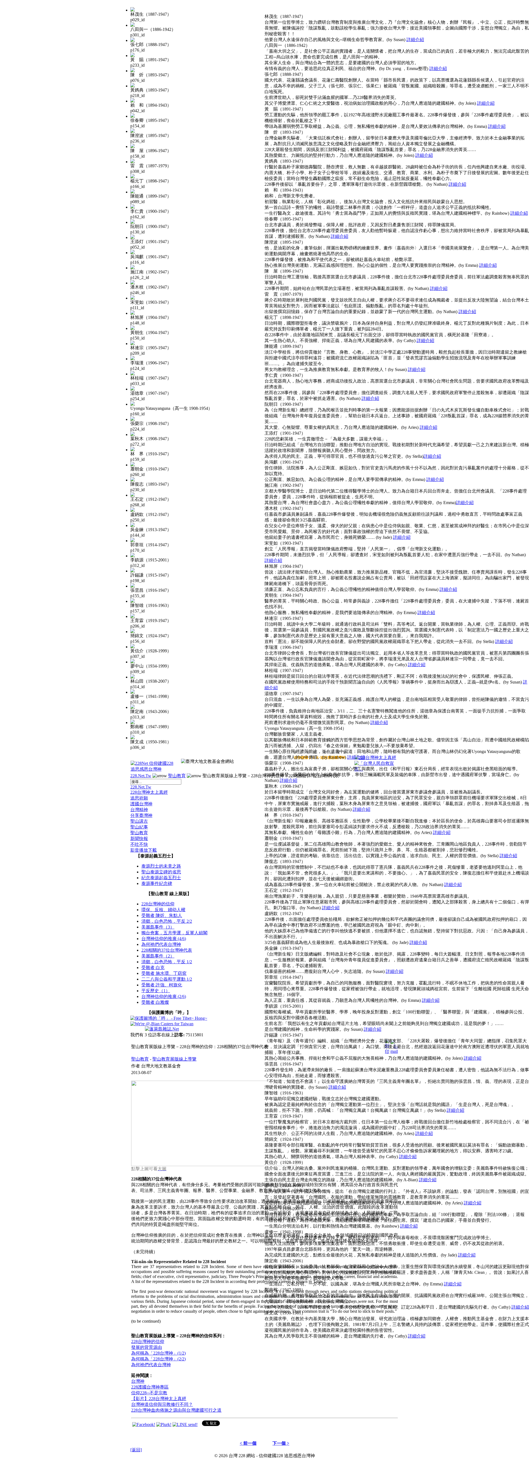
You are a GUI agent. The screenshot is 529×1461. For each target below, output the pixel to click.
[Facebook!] (143, 1424)
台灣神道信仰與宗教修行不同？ (162, 1404)
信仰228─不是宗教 (149, 1392)
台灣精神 (139, 809)
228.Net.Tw (140, 775)
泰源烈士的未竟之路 (161, 866)
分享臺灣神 (141, 815)
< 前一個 (248, 1443)
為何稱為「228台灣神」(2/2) (158, 1359)
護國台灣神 (141, 803)
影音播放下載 (143, 850)
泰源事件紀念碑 (156, 883)
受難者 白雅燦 (155, 1002)
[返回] (136, 1449)
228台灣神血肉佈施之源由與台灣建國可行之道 (176, 1410)
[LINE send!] (185, 1424)
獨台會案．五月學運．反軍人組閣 (174, 932)
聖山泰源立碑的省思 (161, 872)
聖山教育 (177, 775)
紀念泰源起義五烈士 (161, 877)
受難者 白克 (152, 967)
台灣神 (137, 1381)
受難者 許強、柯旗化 (161, 985)
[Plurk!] (163, 1424)
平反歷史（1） (155, 990)
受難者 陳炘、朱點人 (161, 915)
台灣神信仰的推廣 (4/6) (163, 938)
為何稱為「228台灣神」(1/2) (158, 1353)
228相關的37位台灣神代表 (166, 950)
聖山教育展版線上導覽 (174, 1059)
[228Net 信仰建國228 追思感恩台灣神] (153, 769)
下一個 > (280, 1443)
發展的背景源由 (146, 1347)
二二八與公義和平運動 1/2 (166, 979)
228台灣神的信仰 (157, 904)
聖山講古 (139, 821)
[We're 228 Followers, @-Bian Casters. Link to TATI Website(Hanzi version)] (161, 1023)
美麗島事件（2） (157, 956)
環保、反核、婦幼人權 (163, 909)
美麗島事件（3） (157, 927)
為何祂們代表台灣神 (161, 944)
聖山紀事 (139, 827)
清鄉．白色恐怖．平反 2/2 (166, 921)
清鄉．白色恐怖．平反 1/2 (166, 961)
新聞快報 (139, 838)
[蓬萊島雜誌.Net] (162, 1029)
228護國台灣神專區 (150, 1387)
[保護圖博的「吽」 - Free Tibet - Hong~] (168, 1018)
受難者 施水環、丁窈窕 (164, 973)
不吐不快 (139, 844)
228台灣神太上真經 (149, 792)
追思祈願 (139, 798)
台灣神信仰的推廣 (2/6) (163, 996)
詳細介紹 (415, 39)
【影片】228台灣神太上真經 (158, 1398)
